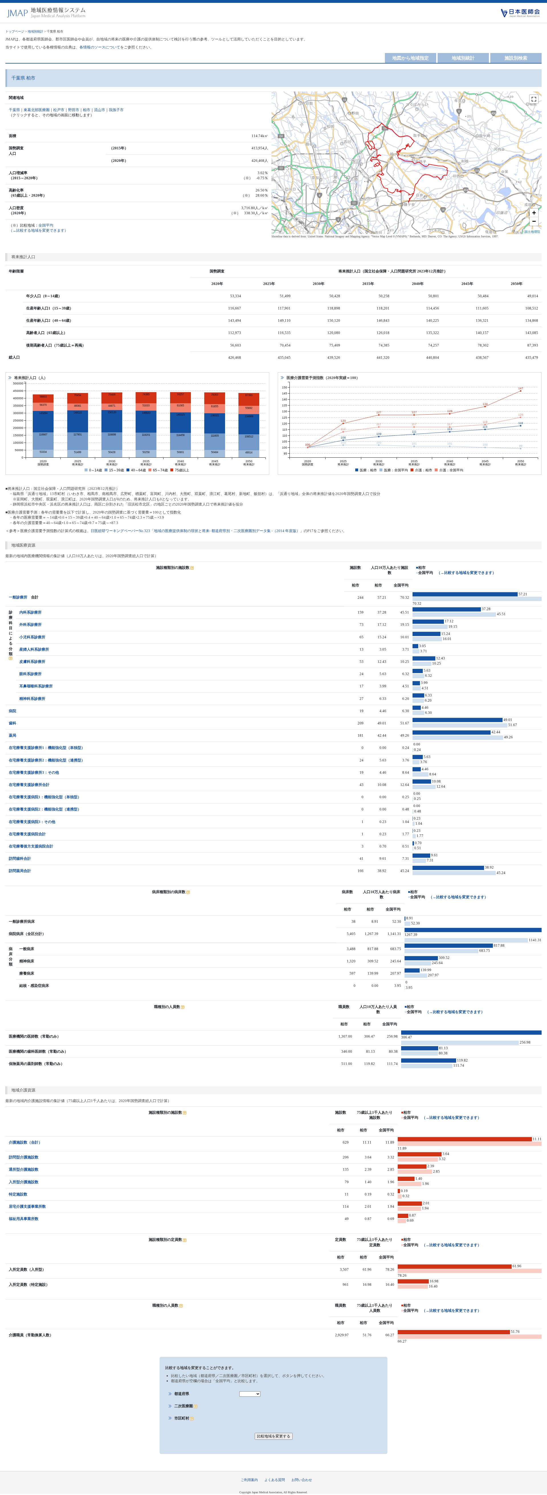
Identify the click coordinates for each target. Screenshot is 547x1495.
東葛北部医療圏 (37, 110)
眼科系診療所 (30, 674)
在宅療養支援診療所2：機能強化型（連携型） (47, 760)
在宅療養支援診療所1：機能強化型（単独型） (47, 748)
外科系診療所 (30, 624)
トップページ (14, 31)
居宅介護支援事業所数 (27, 1206)
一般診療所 (18, 597)
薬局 (12, 735)
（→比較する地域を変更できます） (466, 573)
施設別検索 (516, 58)
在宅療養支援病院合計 (27, 834)
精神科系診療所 (32, 698)
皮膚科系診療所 (32, 661)
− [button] (534, 221)
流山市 (99, 110)
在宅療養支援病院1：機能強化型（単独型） (45, 797)
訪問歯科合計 (20, 858)
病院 (12, 711)
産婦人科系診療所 (34, 649)
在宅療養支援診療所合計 (29, 785)
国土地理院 (532, 231)
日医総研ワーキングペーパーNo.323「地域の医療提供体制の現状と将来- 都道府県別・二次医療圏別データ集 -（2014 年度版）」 (197, 531)
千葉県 (14, 110)
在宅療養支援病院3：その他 (32, 822)
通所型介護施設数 (23, 1169)
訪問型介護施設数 (23, 1157)
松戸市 (58, 110)
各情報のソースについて (99, 47)
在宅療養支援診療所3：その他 (34, 772)
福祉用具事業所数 (23, 1219)
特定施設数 (18, 1194)
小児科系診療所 (32, 637)
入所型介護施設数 (23, 1182)
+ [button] (534, 212)
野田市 (73, 110)
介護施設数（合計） (25, 1142)
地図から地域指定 (410, 58)
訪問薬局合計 (20, 871)
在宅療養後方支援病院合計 (31, 846)
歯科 (12, 723)
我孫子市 (116, 110)
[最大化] (534, 99)
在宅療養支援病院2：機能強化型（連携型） (45, 809)
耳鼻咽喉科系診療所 (36, 686)
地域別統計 (35, 31)
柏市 (86, 110)
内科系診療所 (30, 612)
